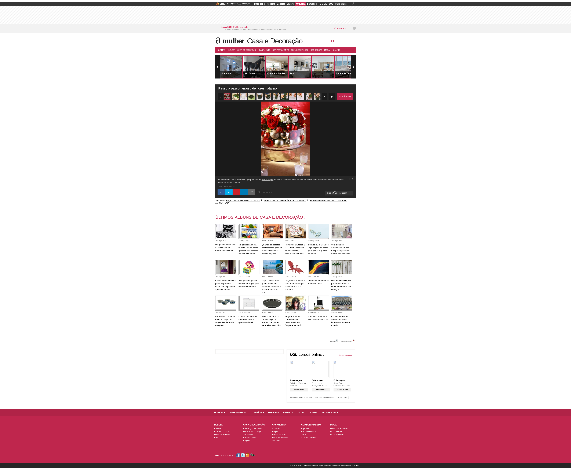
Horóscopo (316, 50)
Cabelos (217, 428)
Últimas (221, 50)
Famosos (312, 4)
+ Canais (336, 50)
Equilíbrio (305, 428)
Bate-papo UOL (330, 412)
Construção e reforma (252, 428)
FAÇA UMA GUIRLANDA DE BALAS (243, 200)
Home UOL (220, 412)
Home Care (342, 397)
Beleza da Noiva (279, 434)
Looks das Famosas (339, 428)
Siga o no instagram (337, 193)
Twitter (243, 455)
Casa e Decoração (275, 41)
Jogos (313, 412)
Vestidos (276, 440)
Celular (252, 455)
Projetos (246, 440)
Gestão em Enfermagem (324, 397)
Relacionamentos (308, 431)
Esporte (281, 4)
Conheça (339, 28)
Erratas (333, 341)
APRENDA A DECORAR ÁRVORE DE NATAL (285, 200)
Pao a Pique (267, 179)
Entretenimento (239, 412)
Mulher (233, 41)
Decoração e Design (252, 431)
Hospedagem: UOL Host (350, 466)
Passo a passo (249, 437)
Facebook (238, 455)
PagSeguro (341, 4)
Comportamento (280, 50)
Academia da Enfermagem (301, 397)
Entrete (290, 4)
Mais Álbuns (345, 97)
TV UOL (323, 4)
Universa (300, 4)
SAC (249, 4)
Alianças (276, 428)
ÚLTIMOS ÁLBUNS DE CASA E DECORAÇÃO (259, 217)
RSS (247, 455)
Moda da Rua (336, 431)
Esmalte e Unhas (221, 431)
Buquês (275, 431)
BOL (330, 4)
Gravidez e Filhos (299, 50)
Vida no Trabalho (308, 437)
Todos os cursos (345, 355)
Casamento (264, 50)
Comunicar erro (346, 341)
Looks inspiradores (222, 434)
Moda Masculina (337, 434)
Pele (216, 437)
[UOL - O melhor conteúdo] (220, 5)
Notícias (271, 4)
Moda (327, 50)
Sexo (303, 434)
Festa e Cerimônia (280, 437)
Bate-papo (259, 4)
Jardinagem (248, 434)
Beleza (231, 50)
